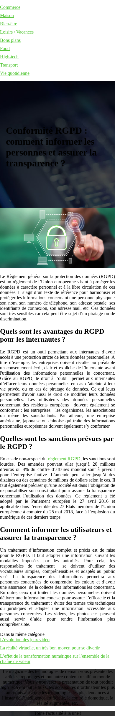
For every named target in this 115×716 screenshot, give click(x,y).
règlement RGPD (64, 458)
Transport (9, 64)
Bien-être (8, 23)
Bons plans (10, 40)
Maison (7, 15)
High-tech (9, 56)
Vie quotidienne (14, 73)
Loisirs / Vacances (17, 31)
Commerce (10, 7)
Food (5, 48)
